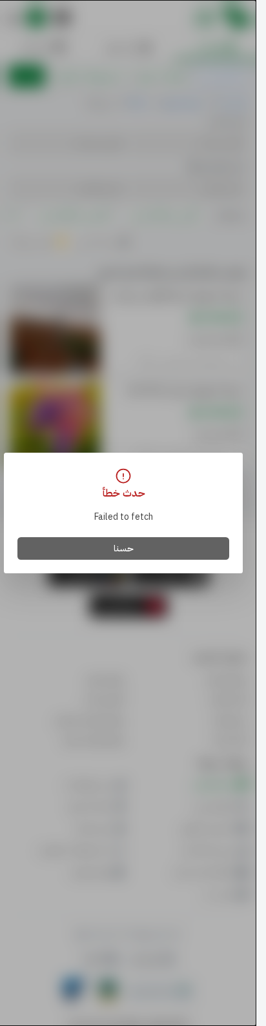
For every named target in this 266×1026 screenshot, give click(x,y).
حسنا (124, 548)
